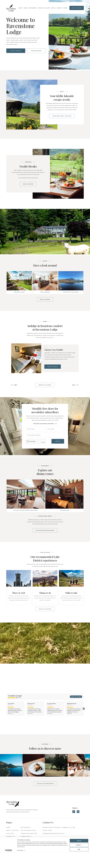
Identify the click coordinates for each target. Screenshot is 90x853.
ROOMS (26, 8)
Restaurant (33, 8)
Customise (78, 845)
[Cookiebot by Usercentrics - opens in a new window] (8, 850)
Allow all (79, 840)
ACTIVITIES (41, 8)
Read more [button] (10, 713)
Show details (20, 850)
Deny (79, 849)
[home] (11, 8)
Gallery (47, 8)
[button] (14, 385)
